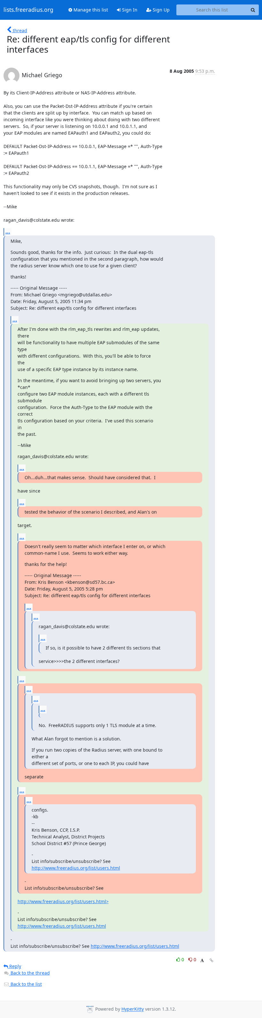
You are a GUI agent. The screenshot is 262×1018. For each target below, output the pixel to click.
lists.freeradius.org (28, 10)
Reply (14, 966)
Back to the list (25, 984)
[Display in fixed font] (202, 960)
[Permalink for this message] (211, 960)
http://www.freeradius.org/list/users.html (76, 868)
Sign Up (160, 10)
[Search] (253, 9)
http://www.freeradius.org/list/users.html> (63, 901)
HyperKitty (132, 1009)
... (7, 231)
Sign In (129, 10)
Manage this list (90, 10)
